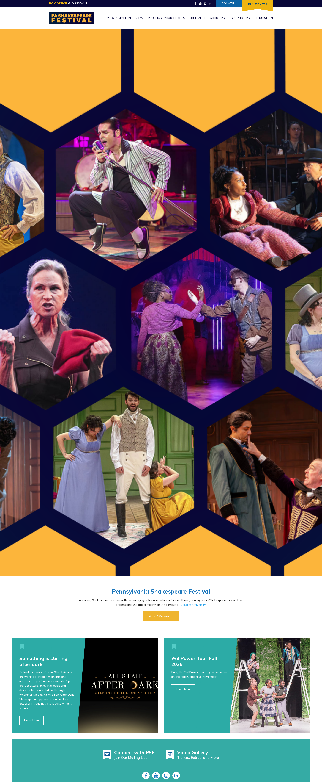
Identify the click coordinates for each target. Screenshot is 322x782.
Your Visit (197, 18)
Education (264, 18)
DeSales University (193, 604)
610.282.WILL (78, 3)
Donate (228, 3)
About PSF (218, 18)
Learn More (31, 720)
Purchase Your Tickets (166, 18)
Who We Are (159, 616)
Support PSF (241, 18)
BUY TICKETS (257, 4)
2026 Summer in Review (125, 18)
